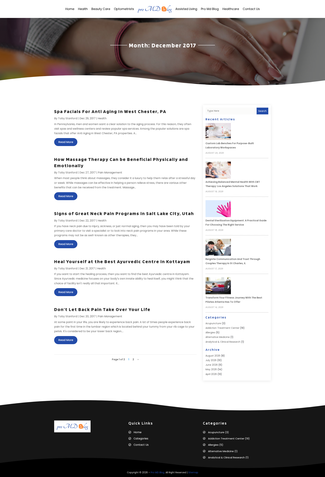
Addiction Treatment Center (222, 328)
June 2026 (211, 365)
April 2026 (211, 374)
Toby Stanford (67, 118)
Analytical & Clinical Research (222, 341)
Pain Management (110, 172)
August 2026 (212, 355)
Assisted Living (186, 9)
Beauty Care (100, 9)
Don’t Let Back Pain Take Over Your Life (102, 309)
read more (65, 142)
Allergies (210, 332)
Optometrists (124, 9)
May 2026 (211, 369)
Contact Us (251, 9)
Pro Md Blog (210, 9)
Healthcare (230, 9)
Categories (141, 438)
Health (83, 9)
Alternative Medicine (217, 337)
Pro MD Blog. (158, 472)
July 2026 (210, 360)
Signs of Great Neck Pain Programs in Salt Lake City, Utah (124, 213)
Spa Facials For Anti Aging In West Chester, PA (110, 111)
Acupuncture (213, 323)
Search (262, 111)
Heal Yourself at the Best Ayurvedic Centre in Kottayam (122, 261)
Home (69, 9)
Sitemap (193, 472)
